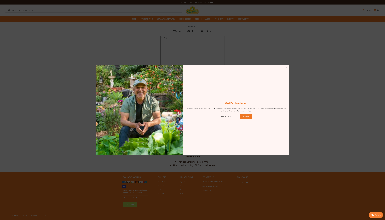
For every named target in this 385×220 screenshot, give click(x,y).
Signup (246, 116)
